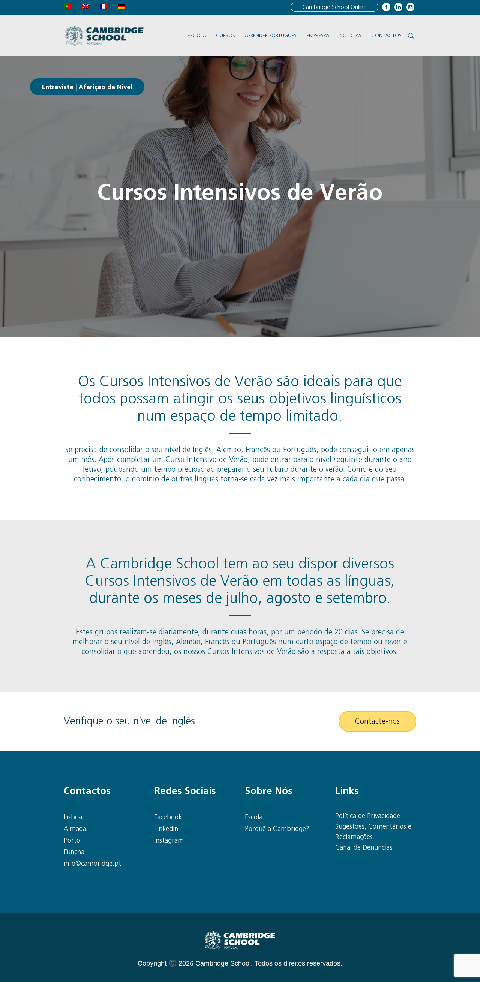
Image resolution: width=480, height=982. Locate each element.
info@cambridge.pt (92, 864)
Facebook (168, 817)
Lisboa (73, 817)
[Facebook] (386, 7)
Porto (72, 840)
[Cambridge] (240, 940)
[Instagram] (410, 7)
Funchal (75, 852)
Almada (75, 829)
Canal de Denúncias (363, 847)
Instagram (169, 840)
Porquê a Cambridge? (277, 829)
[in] (398, 7)
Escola (253, 817)
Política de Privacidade (367, 816)
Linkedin (166, 829)
